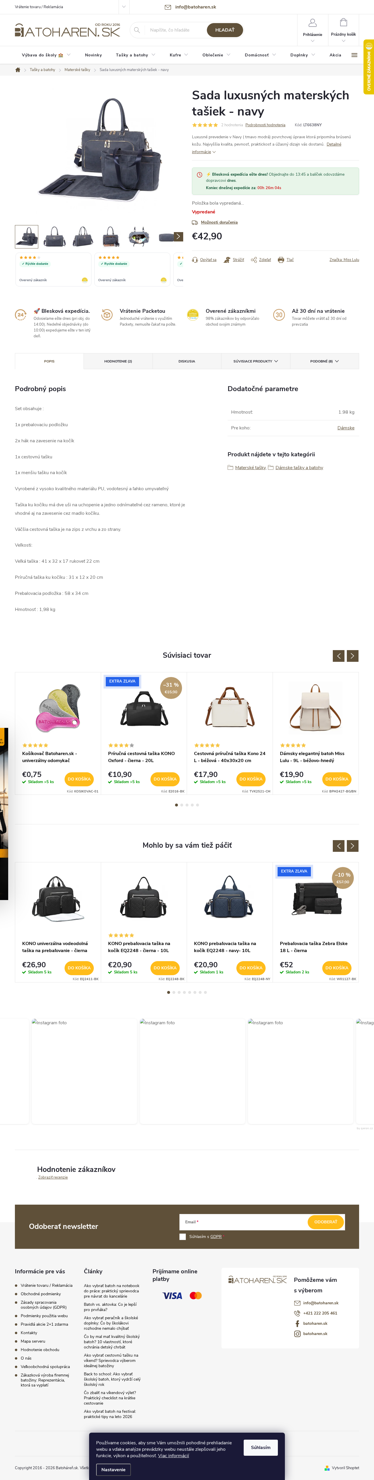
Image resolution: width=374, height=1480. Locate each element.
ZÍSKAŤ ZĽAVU (231, 777)
